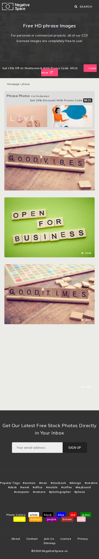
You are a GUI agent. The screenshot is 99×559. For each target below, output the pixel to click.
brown (67, 519)
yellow (19, 519)
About (15, 538)
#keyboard (83, 487)
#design (75, 483)
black (48, 514)
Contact (32, 538)
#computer (21, 492)
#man (43, 483)
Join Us (49, 538)
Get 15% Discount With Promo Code (60, 100)
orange (35, 519)
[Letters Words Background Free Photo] (49, 132)
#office (38, 487)
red (73, 514)
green (86, 514)
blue (61, 514)
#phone (79, 492)
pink (81, 519)
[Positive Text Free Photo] (49, 333)
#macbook (58, 483)
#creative (91, 483)
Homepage (13, 84)
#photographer (60, 492)
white (34, 514)
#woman (29, 483)
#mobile (52, 487)
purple (51, 519)
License (66, 538)
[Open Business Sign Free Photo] (49, 199)
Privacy (83, 538)
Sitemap (50, 543)
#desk (12, 487)
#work (24, 487)
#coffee (66, 487)
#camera (39, 492)
